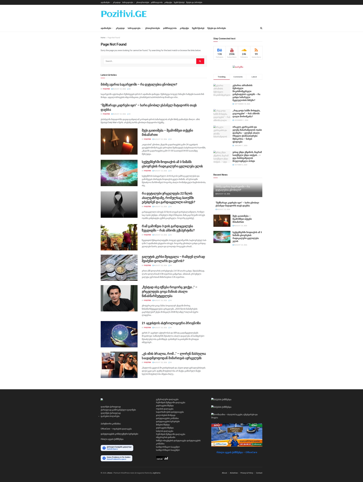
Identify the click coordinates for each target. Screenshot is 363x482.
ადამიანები (105, 2)
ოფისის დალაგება (164, 409)
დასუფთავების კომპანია (167, 418)
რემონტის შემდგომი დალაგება (170, 402)
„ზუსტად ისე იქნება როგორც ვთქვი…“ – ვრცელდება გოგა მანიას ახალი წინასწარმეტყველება (169, 291)
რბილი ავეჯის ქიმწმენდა (112, 439)
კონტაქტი (168, 2)
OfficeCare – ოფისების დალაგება (116, 429)
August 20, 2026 (160, 265)
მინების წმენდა (163, 425)
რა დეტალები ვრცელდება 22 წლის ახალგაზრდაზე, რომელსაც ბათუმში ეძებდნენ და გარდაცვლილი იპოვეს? (168, 198)
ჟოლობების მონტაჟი (165, 415)
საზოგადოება (127, 2)
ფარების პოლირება (110, 416)
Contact (259, 473)
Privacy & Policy (246, 473)
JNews (109, 473)
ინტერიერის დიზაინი (165, 437)
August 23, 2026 (119, 89)
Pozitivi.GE (124, 14)
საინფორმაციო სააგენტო (168, 447)
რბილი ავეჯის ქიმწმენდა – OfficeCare (237, 452)
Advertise (234, 473)
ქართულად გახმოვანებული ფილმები (118, 410)
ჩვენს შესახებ (179, 2)
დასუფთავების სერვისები (168, 421)
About (224, 473)
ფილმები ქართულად (111, 407)
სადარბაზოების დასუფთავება (170, 412)
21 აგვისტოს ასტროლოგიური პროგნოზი (171, 323)
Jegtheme (156, 473)
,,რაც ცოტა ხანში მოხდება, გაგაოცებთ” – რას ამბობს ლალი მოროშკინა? (246, 113)
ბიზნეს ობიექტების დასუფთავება (171, 440)
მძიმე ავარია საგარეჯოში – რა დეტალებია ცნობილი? (139, 84)
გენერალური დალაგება (167, 399)
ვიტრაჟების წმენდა (165, 405)
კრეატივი (117, 2)
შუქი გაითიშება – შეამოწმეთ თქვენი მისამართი (242, 219)
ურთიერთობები (142, 2)
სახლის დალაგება (164, 431)
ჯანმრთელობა (157, 2)
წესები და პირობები (194, 2)
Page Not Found (114, 38)
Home (103, 38)
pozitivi (106, 89)
